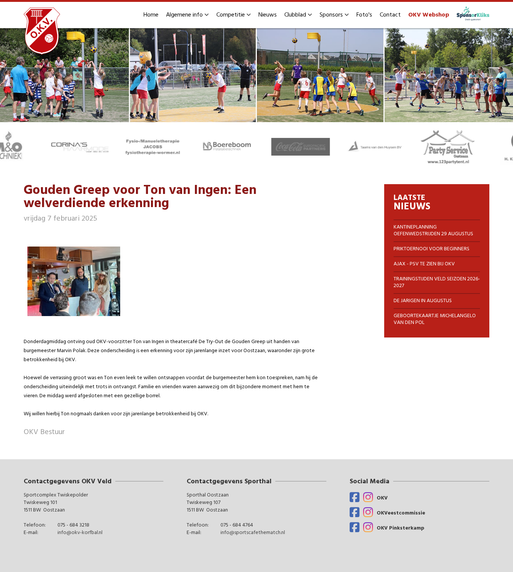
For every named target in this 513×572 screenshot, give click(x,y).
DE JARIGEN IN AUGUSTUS (423, 301)
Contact (390, 15)
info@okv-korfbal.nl (80, 533)
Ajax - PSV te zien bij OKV (424, 264)
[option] (256, 75)
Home (150, 15)
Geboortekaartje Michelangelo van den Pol (435, 319)
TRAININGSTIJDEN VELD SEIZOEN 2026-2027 (437, 282)
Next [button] (509, 146)
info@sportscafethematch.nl (252, 533)
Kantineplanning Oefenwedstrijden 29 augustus (433, 230)
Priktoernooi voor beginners (431, 249)
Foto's (364, 15)
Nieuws (267, 15)
